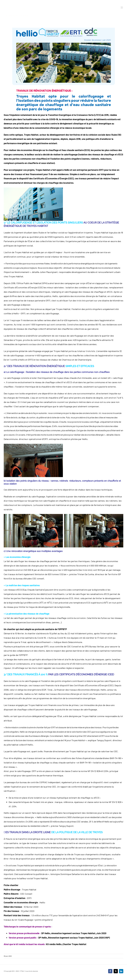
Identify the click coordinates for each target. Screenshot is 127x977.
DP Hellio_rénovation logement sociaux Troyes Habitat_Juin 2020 (73, 933)
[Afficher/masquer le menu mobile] (122, 7)
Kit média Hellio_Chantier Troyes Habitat (66, 944)
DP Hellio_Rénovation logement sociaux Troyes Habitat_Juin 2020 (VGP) (74, 937)
